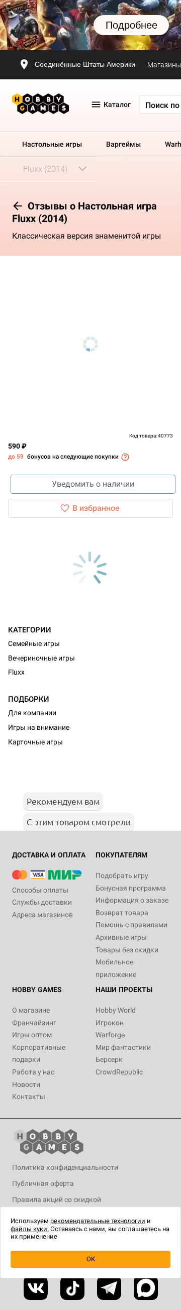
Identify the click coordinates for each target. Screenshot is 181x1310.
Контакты (28, 1097)
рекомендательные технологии (97, 1221)
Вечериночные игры (41, 658)
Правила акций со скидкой (56, 1199)
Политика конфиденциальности (65, 1167)
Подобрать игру (122, 875)
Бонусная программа (131, 888)
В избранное (95, 508)
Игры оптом (32, 1035)
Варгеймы (123, 144)
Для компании (32, 713)
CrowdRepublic (119, 1072)
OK (90, 1259)
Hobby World (116, 1010)
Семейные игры (34, 643)
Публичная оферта (43, 1183)
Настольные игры (52, 144)
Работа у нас (33, 1072)
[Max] (146, 1288)
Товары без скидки (127, 950)
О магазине (31, 1010)
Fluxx (16, 672)
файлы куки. (30, 1229)
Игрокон (110, 1023)
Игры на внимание (38, 727)
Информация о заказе (132, 900)
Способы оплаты (40, 890)
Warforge (110, 1035)
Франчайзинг (34, 1023)
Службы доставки (42, 902)
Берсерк (109, 1059)
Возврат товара (122, 913)
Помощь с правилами (131, 925)
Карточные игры (35, 742)
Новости (26, 1084)
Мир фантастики (123, 1047)
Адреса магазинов (42, 915)
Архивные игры (121, 937)
